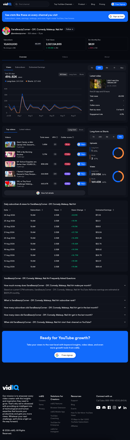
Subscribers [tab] (20, 67)
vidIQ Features (56, 403)
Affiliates (74, 426)
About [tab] (106, 57)
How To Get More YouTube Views (82, 414)
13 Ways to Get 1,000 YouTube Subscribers (80, 420)
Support (74, 400)
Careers (42, 400)
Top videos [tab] (10, 129)
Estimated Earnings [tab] (37, 67)
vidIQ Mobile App (58, 412)
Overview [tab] (23, 57)
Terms (41, 404)
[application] (44, 103)
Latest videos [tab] (24, 129)
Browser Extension (58, 407)
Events (73, 408)
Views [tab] (8, 67)
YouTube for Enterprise (55, 423)
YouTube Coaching (55, 417)
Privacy (42, 408)
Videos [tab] (65, 57)
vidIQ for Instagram (55, 430)
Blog (93, 4)
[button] (64, 4)
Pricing (102, 4)
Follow (68, 29)
